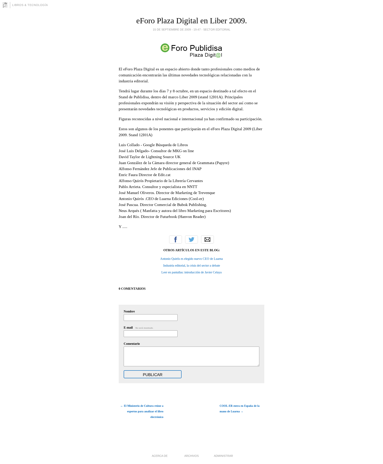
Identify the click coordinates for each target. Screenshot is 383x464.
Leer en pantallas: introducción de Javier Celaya (191, 272)
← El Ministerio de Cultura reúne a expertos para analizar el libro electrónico (141, 411)
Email (207, 239)
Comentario (132, 343)
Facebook (175, 239)
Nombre (129, 311)
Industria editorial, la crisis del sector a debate (191, 265)
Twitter (191, 239)
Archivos (191, 455)
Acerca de (160, 455)
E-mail (138, 327)
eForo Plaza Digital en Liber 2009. (191, 20)
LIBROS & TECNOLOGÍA (30, 5)
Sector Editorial (216, 29)
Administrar (223, 455)
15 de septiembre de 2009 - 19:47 (177, 29)
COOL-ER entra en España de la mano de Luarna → (240, 408)
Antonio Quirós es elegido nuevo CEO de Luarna (191, 258)
